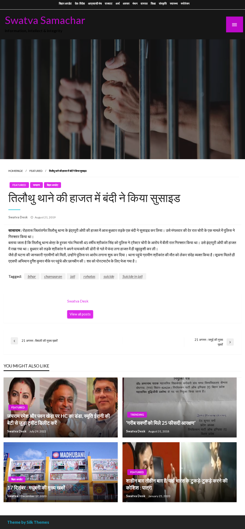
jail (72, 276)
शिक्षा (153, 3)
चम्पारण (36, 184)
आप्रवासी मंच (95, 3)
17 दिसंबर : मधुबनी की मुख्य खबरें (36, 487)
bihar (32, 276)
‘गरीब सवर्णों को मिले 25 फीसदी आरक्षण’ (160, 423)
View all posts (80, 314)
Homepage (15, 170)
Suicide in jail (132, 276)
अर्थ (118, 3)
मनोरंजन (185, 3)
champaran (53, 276)
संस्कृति (163, 3)
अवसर (126, 3)
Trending (137, 414)
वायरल (144, 3)
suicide (109, 276)
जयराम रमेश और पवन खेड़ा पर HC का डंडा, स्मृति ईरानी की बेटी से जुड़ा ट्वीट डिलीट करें (58, 419)
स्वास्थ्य (174, 3)
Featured (35, 170)
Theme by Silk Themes (28, 522)
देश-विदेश (80, 3)
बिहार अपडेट (65, 3)
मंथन (135, 3)
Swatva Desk (18, 217)
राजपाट (108, 3)
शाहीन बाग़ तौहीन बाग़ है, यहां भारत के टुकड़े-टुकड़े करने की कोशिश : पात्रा (177, 483)
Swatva (13, 496)
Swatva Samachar (45, 20)
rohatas (89, 276)
